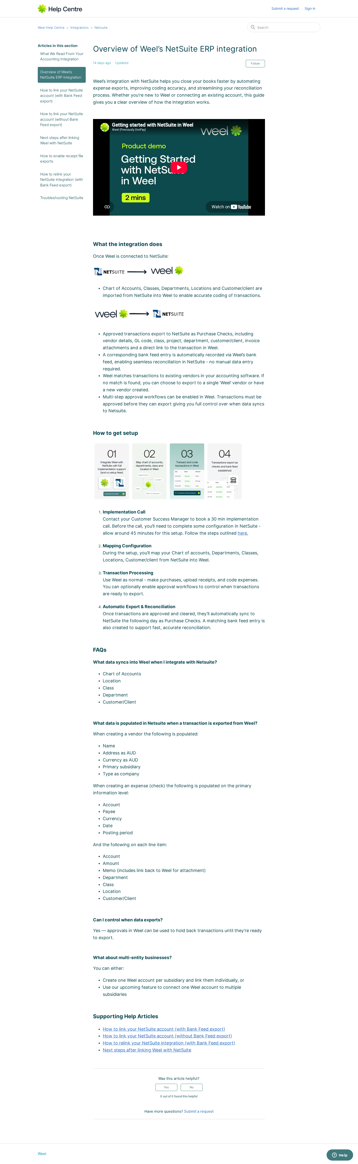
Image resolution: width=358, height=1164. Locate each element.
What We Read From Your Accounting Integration (61, 56)
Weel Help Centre (51, 27)
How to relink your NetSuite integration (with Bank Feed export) (61, 179)
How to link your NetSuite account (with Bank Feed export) (61, 95)
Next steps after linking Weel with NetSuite (59, 140)
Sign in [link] (310, 8)
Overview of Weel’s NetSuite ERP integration (60, 75)
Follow (255, 63)
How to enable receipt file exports (61, 159)
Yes (166, 1087)
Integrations (79, 27)
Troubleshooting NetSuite (61, 197)
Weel (42, 1153)
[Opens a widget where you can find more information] (339, 1155)
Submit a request (285, 8)
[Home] (60, 8)
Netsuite (101, 27)
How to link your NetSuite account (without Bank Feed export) (61, 119)
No (192, 1087)
